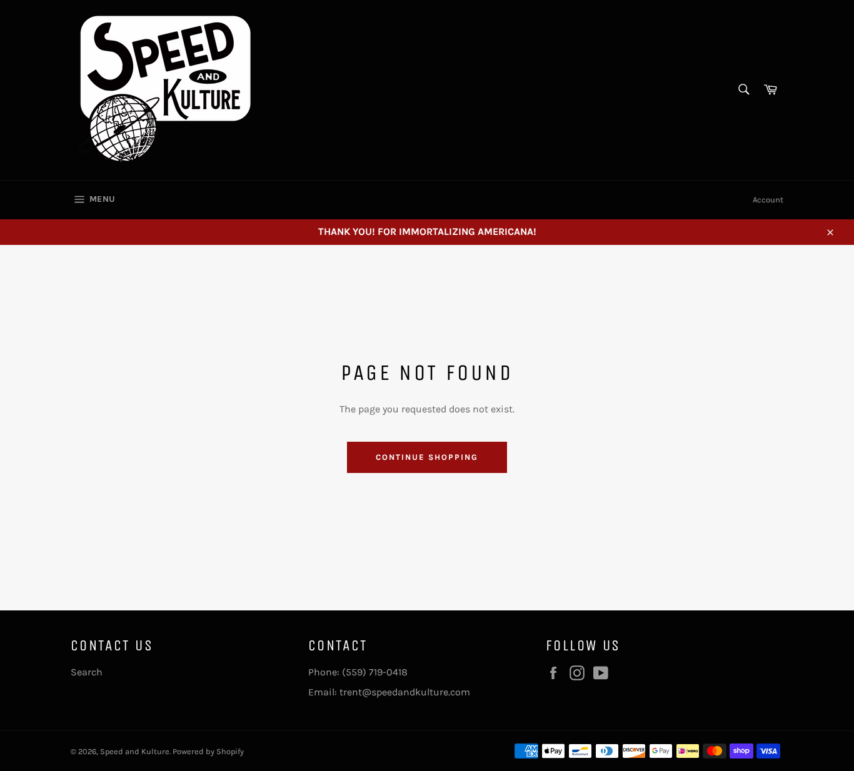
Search (87, 672)
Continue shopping (427, 457)
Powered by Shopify (208, 751)
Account (768, 199)
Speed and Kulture (134, 751)
